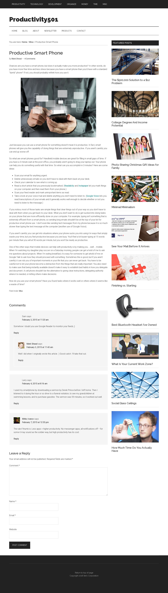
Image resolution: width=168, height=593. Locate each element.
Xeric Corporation (90, 576)
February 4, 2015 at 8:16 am (34, 383)
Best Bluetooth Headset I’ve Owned (134, 324)
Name (12, 501)
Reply (16, 333)
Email (12, 515)
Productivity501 (33, 19)
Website (13, 529)
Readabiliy (69, 186)
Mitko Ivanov (28, 419)
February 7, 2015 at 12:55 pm (35, 422)
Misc (21, 291)
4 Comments (30, 59)
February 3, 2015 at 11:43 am (40, 347)
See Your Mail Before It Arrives (130, 246)
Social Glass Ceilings (124, 403)
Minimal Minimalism (123, 207)
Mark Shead (32, 344)
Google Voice (92, 196)
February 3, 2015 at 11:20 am (35, 320)
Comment (14, 465)
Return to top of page (84, 573)
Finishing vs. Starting (124, 285)
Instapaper (83, 186)
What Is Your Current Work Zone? (132, 364)
